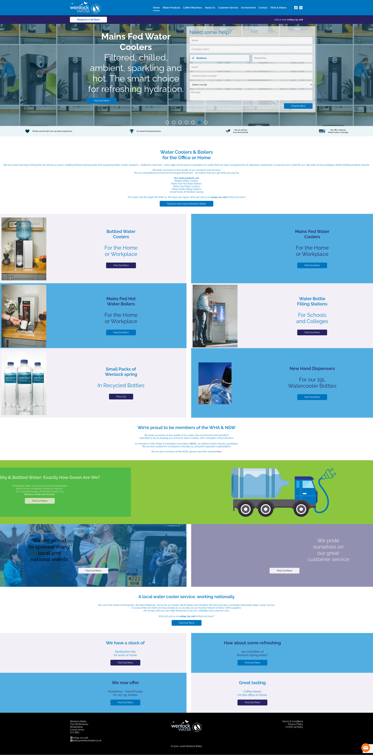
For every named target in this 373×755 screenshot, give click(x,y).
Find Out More (101, 79)
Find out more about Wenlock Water (186, 203)
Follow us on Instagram (301, 8)
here (219, 451)
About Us (210, 7)
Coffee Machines (192, 7)
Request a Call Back (88, 19)
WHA (193, 443)
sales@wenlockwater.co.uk (87, 740)
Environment (248, 7)
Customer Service (228, 7)
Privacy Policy (295, 724)
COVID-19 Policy (294, 727)
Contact (263, 7)
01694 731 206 (295, 19)
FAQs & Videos (278, 7)
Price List (121, 396)
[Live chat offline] (365, 747)
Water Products (171, 7)
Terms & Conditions (292, 721)
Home (156, 7)
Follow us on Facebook (296, 8)
